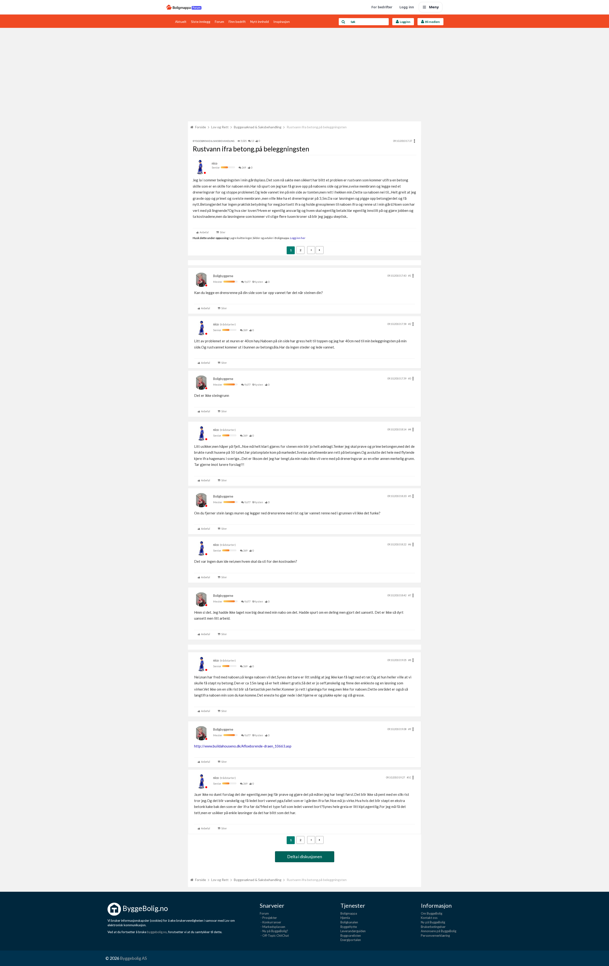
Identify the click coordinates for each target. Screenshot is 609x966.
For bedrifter (381, 7)
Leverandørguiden (353, 931)
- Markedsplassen (272, 927)
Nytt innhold (259, 22)
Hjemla (345, 918)
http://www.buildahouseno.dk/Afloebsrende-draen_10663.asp (242, 746)
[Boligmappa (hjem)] (184, 7)
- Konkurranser (270, 922)
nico (214, 163)
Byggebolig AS (133, 958)
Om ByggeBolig (431, 913)
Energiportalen (350, 940)
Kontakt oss (429, 918)
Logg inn (406, 7)
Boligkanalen (349, 922)
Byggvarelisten (350, 935)
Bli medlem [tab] (432, 22)
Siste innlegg (200, 22)
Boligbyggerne (223, 276)
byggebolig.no (157, 932)
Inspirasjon (281, 22)
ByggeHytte (348, 927)
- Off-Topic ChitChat (274, 935)
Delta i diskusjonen (304, 856)
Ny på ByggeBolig (433, 922)
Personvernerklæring (435, 935)
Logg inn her (297, 237)
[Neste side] (319, 250)
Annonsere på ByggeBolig (438, 931)
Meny (434, 7)
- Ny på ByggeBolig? (274, 931)
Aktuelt (181, 22)
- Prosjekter (268, 918)
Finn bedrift (237, 22)
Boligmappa (348, 913)
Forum (219, 22)
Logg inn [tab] (404, 22)
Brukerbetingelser (433, 927)
